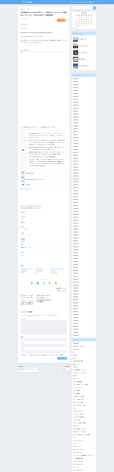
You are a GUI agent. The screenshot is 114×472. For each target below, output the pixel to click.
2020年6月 (75, 297)
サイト (22, 349)
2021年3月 (75, 270)
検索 (94, 7)
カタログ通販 (76, 390)
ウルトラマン (76, 378)
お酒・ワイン (76, 364)
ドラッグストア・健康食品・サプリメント (83, 455)
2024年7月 (75, 152)
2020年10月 (76, 285)
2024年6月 (75, 155)
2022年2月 (75, 238)
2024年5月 (75, 158)
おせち (74, 358)
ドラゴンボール (77, 452)
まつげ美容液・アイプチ (79, 370)
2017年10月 (76, 335)
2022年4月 (75, 232)
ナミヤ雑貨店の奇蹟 (78, 458)
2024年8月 (75, 149)
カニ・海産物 (76, 393)
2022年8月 (75, 220)
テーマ (74, 443)
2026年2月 (75, 96)
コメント (24, 319)
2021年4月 (75, 267)
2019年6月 (75, 320)
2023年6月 (75, 190)
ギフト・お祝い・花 (78, 399)
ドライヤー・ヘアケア (78, 449)
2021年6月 (75, 261)
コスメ (74, 408)
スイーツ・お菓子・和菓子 (79, 423)
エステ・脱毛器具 (77, 381)
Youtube (64, 288)
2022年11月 (76, 211)
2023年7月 (75, 187)
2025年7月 (75, 117)
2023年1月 (75, 205)
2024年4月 (75, 161)
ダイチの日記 (27, 2)
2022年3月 (75, 235)
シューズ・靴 (76, 420)
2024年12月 (76, 137)
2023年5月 (75, 193)
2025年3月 (75, 128)
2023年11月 (76, 176)
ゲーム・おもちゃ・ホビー (79, 405)
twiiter (22, 218)
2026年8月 (75, 78)
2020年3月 (75, 305)
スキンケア (76, 426)
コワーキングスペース (78, 411)
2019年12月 (76, 314)
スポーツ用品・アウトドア (79, 429)
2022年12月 (76, 208)
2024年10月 (76, 143)
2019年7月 (75, 317)
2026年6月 (75, 84)
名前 (22, 337)
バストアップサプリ (78, 461)
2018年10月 (76, 329)
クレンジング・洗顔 (78, 402)
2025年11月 (76, 105)
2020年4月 (75, 302)
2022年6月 (75, 226)
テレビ (74, 437)
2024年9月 (75, 146)
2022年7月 (75, 223)
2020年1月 (75, 311)
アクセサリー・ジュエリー (79, 373)
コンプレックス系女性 (78, 417)
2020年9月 (75, 288)
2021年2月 (75, 273)
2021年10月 (76, 249)
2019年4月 (75, 326)
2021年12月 (76, 243)
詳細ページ (23, 188)
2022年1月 (75, 241)
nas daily (64, 290)
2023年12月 (76, 173)
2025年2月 (75, 131)
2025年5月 (75, 123)
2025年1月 (75, 134)
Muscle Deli (76, 349)
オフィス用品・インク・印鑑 (80, 384)
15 (79, 21)
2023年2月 (75, 202)
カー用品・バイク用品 (78, 396)
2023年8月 (75, 185)
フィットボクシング (78, 470)
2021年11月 (76, 246)
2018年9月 (75, 332)
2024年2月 (75, 167)
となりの (75, 367)
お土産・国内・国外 (78, 361)
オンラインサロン (77, 387)
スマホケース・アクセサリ (79, 431)
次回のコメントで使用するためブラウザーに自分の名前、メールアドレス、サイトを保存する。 (43, 355)
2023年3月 (75, 199)
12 (88, 19)
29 (79, 26)
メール (23, 343)
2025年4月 (75, 126)
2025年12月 (76, 102)
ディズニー (76, 446)
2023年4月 (75, 196)
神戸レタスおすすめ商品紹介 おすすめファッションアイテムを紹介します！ (57, 270)
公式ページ (29, 188)
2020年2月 (75, 308)
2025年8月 (75, 114)
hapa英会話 (76, 343)
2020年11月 (76, 282)
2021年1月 (75, 276)
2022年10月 (76, 214)
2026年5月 (75, 87)
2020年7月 (75, 294)
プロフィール (78, 2)
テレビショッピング (78, 440)
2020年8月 (75, 291)
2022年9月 (75, 217)
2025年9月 (75, 111)
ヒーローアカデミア (78, 464)
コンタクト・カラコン (78, 414)
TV (73, 352)
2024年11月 (76, 140)
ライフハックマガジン (26, 235)
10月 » (77, 28)
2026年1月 (75, 99)
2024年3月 (75, 164)
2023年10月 (76, 179)
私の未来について (91, 2)
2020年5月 (75, 299)
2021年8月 (75, 255)
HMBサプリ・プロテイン (79, 346)
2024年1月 (75, 170)
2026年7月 (75, 81)
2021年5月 (75, 264)
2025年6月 (75, 120)
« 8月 (73, 28)
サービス (84, 2)
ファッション (76, 467)
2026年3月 (75, 93)
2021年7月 (75, 258)
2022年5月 (75, 229)
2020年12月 (76, 279)
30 (81, 26)
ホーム (72, 2)
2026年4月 (75, 90)
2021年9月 (75, 252)
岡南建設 (23, 241)
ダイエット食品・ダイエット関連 (81, 434)
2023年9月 (75, 182)
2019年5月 (75, 323)
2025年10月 (76, 108)
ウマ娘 (74, 375)
